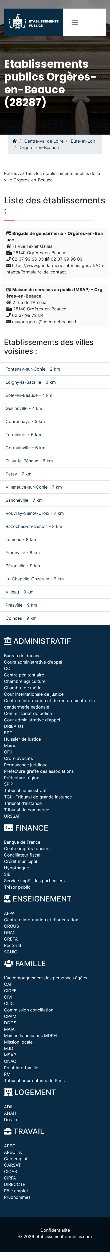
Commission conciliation (28, 1010)
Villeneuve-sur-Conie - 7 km (34, 487)
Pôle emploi (16, 1190)
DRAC (10, 932)
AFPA (9, 913)
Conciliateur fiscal (22, 855)
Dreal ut (12, 1119)
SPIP (8, 784)
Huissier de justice (22, 739)
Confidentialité (55, 1230)
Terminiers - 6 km (23, 434)
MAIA (9, 1029)
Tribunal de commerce (26, 809)
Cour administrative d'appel (32, 719)
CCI (7, 668)
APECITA (13, 1152)
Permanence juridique (26, 764)
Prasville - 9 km (21, 605)
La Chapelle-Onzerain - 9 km (35, 578)
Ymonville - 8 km (23, 552)
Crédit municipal (20, 861)
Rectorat (12, 945)
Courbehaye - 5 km (25, 421)
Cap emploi (15, 1158)
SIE (7, 874)
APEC (9, 1145)
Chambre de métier (23, 687)
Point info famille (21, 1067)
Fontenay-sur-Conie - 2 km (33, 369)
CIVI (8, 997)
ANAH (10, 1113)
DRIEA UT (14, 726)
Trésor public (17, 887)
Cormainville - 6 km (25, 447)
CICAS (10, 1171)
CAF (8, 984)
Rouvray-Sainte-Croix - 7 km (35, 513)
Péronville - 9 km (23, 565)
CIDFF (10, 990)
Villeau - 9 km (20, 592)
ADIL (9, 1106)
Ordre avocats (18, 758)
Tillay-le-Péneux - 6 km (29, 460)
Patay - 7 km (19, 474)
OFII (8, 752)
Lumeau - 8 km (21, 539)
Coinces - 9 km (21, 618)
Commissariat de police (28, 713)
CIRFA (10, 1178)
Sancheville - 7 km (24, 500)
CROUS (11, 926)
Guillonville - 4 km (24, 408)
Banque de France (22, 842)
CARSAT (12, 1165)
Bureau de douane (22, 655)
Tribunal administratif (25, 790)
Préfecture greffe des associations (39, 771)
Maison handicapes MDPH (30, 1035)
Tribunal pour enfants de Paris (34, 1080)
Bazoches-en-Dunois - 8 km (34, 526)
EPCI (9, 732)
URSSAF (12, 816)
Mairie (10, 745)
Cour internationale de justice (34, 694)
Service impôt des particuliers (34, 880)
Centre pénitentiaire (24, 675)
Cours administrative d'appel (33, 662)
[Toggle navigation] (74, 22)
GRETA (11, 939)
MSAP (10, 1054)
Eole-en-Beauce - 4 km (29, 395)
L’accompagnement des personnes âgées (45, 977)
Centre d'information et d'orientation (41, 919)
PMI (7, 1074)
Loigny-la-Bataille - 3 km (31, 382)
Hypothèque (16, 867)
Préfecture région (21, 777)
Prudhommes (17, 1197)
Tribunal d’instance (23, 803)
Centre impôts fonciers (27, 848)
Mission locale (18, 1042)
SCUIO (10, 951)
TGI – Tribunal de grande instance (38, 797)
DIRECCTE (14, 1184)
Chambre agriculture (24, 681)
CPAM (10, 1016)
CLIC (9, 1003)
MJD (8, 1048)
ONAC (10, 1061)
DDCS (10, 1022)
